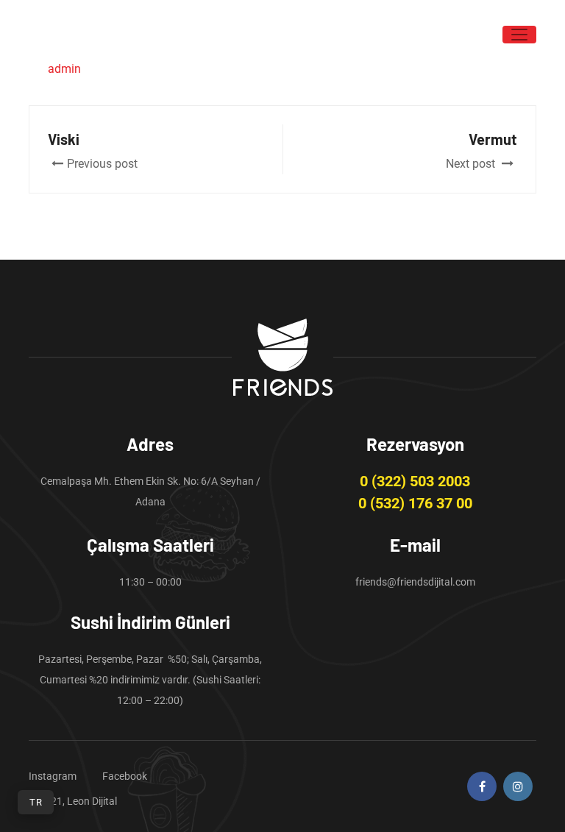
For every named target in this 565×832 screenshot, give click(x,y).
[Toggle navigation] (519, 34)
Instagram (53, 776)
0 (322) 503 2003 (415, 481)
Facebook (124, 776)
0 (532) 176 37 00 (415, 503)
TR (35, 802)
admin (64, 69)
